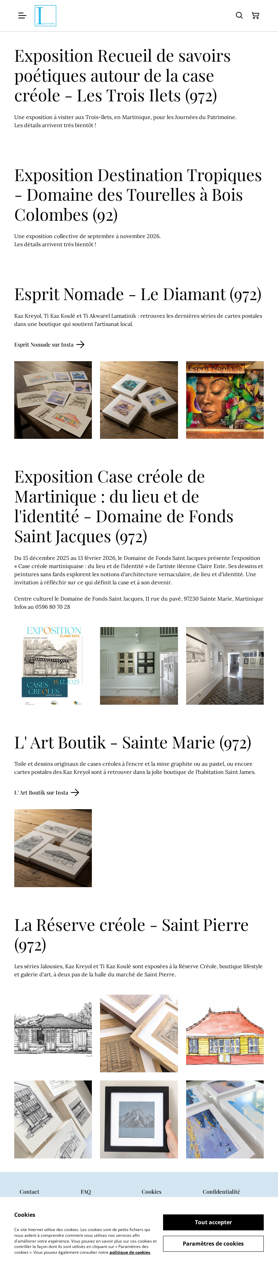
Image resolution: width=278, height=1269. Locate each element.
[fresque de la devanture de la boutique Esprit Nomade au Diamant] (225, 400)
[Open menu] (22, 15)
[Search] (239, 15)
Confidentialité (221, 1191)
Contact (29, 1191)
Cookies (151, 1191)
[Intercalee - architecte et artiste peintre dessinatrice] (45, 15)
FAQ (86, 1191)
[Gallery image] (53, 848)
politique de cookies (130, 1252)
